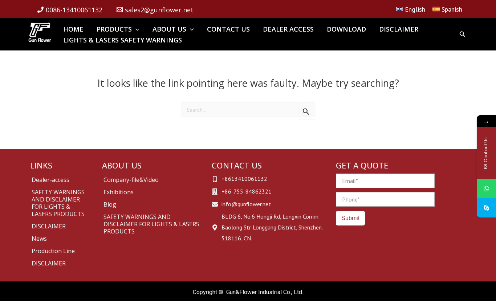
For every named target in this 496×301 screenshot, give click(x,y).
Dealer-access (50, 180)
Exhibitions (118, 192)
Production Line (53, 251)
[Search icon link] (462, 35)
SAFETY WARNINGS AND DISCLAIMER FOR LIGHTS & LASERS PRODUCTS (58, 203)
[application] (135, 29)
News (39, 239)
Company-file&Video (131, 180)
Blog (109, 204)
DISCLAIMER (49, 226)
